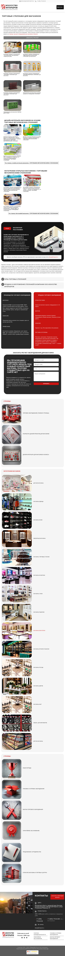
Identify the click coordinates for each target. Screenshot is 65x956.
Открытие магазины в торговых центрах (35, 872)
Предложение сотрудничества (32, 851)
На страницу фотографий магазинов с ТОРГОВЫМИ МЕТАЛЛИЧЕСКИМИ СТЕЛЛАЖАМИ (33, 213)
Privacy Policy (36, 948)
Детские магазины (38, 483)
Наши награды (27, 768)
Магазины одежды (38, 501)
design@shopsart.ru (39, 928)
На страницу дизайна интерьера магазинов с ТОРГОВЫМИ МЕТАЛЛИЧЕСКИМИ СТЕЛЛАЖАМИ (31, 163)
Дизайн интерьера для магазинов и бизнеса (36, 454)
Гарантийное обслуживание (31, 830)
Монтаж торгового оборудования (33, 809)
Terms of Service (43, 948)
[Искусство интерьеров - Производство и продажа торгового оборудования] (9, 7)
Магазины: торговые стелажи (41, 556)
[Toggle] (2, 279)
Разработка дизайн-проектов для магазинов (36, 433)
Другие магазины (38, 741)
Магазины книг (37, 704)
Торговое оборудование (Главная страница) (36, 413)
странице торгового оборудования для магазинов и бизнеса (23, 34)
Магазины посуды (38, 667)
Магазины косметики (39, 575)
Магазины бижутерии (39, 630)
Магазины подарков (38, 612)
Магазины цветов (38, 685)
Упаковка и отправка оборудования (33, 788)
